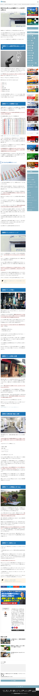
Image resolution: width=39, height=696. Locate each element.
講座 (29, 190)
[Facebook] (4, 587)
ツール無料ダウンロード (32, 184)
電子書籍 (29, 195)
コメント (2, 663)
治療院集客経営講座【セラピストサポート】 (21, 693)
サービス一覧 (34, 690)
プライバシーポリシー (31, 207)
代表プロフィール (31, 177)
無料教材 (30, 60)
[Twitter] (10, 587)
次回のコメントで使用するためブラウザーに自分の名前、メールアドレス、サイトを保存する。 (13, 674)
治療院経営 (30, 55)
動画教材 (29, 192)
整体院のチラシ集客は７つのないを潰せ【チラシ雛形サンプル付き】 (18, 646)
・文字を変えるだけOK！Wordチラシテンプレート (13, 581)
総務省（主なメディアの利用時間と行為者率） (12, 135)
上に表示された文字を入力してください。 (7, 676)
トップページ (30, 28)
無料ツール (7, 690)
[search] (37, 133)
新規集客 (15, 4)
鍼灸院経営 (30, 65)
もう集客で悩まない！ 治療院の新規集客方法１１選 (18, 640)
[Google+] (16, 587)
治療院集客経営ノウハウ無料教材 (33, 187)
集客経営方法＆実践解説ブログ (9, 4)
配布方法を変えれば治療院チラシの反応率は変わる (28, 4)
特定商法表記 (34, 691)
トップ (29, 174)
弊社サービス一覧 (31, 197)
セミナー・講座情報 (31, 179)
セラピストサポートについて (32, 200)
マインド (30, 40)
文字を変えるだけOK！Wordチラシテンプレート (18, 653)
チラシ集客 (19, 4)
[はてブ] (22, 587)
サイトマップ (21, 691)
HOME (2, 4)
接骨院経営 (30, 45)
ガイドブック (18, 690)
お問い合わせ (30, 202)
